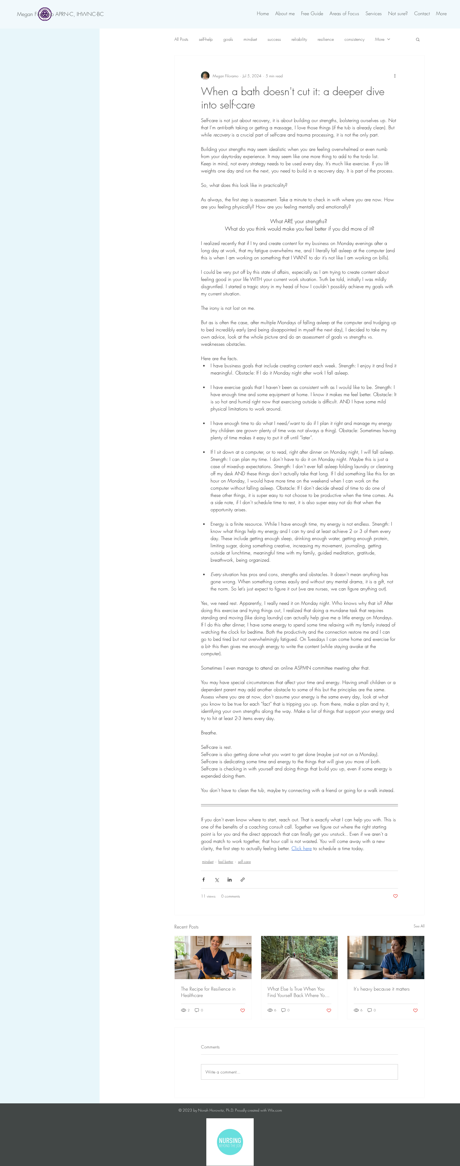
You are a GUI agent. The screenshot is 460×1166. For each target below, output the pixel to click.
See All (419, 925)
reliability (299, 39)
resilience (326, 39)
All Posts (181, 39)
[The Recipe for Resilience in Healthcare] (213, 957)
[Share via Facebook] (203, 879)
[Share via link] (242, 879)
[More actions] (395, 76)
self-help (206, 39)
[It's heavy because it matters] (385, 957)
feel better (225, 861)
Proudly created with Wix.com (258, 1110)
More (379, 39)
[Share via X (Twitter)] (216, 879)
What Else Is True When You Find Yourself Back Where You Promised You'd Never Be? (297, 992)
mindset (250, 39)
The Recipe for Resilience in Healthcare (208, 992)
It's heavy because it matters (382, 989)
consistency (354, 39)
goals (228, 39)
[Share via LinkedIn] (229, 879)
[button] (417, 39)
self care (244, 861)
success (274, 39)
